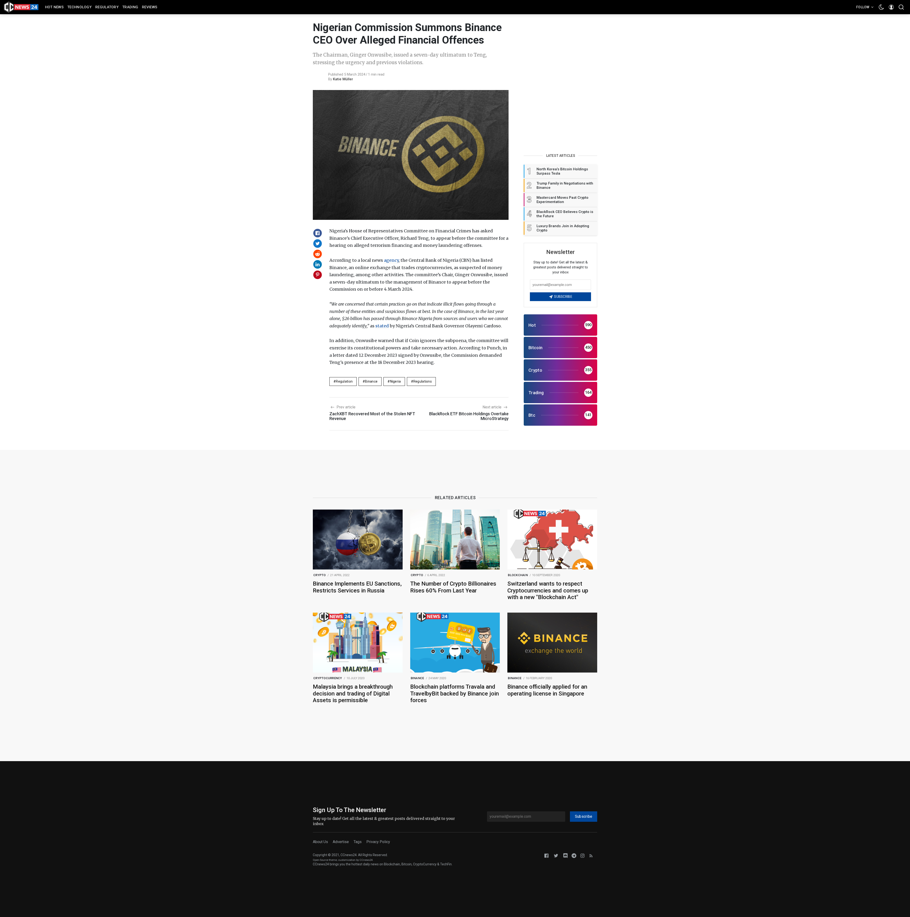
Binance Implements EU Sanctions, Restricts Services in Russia (357, 587)
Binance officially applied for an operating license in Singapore (547, 690)
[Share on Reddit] (317, 254)
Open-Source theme (325, 860)
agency (391, 260)
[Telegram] (574, 855)
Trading (130, 7)
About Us (320, 842)
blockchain (518, 575)
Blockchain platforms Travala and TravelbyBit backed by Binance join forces (454, 693)
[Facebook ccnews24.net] (546, 855)
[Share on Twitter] (317, 243)
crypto (319, 575)
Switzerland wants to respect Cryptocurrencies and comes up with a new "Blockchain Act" (547, 590)
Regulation (344, 381)
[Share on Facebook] (317, 233)
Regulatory (106, 7)
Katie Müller (343, 79)
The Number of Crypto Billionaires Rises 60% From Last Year (453, 587)
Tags (358, 842)
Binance (371, 381)
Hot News (54, 7)
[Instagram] (582, 855)
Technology (79, 7)
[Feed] (591, 855)
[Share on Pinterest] (317, 275)
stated (382, 326)
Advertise (341, 842)
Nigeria (395, 381)
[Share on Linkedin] (317, 264)
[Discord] (565, 855)
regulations (422, 381)
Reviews (149, 7)
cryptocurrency (327, 678)
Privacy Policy (378, 842)
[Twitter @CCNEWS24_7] (556, 855)
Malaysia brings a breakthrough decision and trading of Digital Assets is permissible (353, 693)
